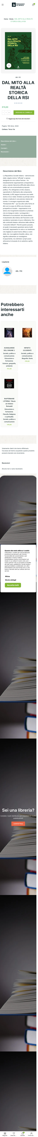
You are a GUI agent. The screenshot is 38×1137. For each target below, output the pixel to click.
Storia (11, 19)
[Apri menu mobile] (3, 5)
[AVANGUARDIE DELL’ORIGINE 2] (9, 333)
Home (6, 19)
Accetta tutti (13, 585)
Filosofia (6, 414)
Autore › (3, 145)
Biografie (25, 358)
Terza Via (11, 129)
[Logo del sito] (18, 4)
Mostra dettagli (10, 580)
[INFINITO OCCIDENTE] (27, 333)
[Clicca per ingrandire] (9, 65)
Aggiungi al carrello (24, 112)
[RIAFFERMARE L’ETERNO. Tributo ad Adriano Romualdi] (9, 384)
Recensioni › (5, 152)
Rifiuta (7, 576)
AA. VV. (18, 77)
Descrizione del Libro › (8, 141)
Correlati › (4, 148)
